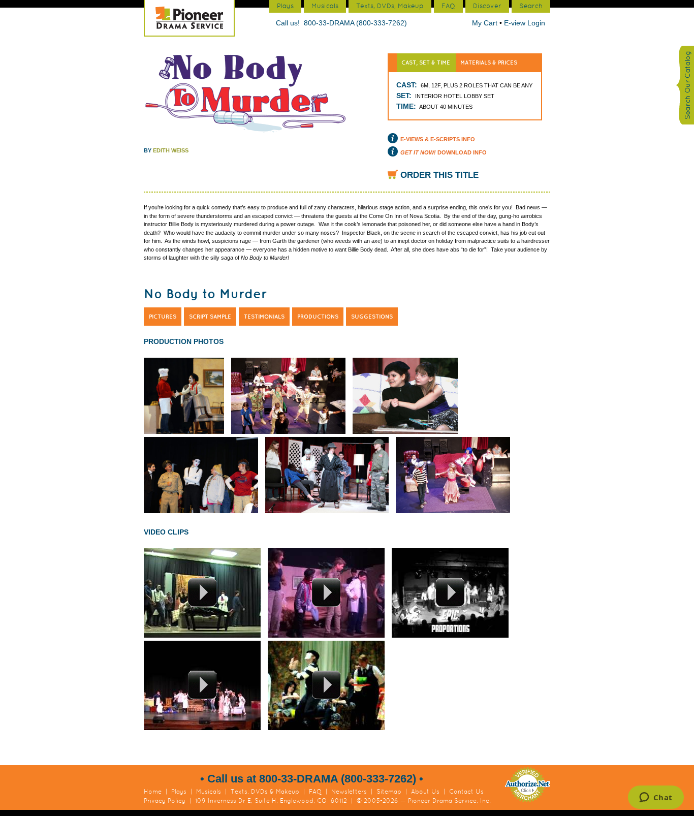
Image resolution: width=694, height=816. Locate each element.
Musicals (208, 791)
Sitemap (388, 791)
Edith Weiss (170, 150)
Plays (178, 791)
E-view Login (524, 23)
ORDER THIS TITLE (439, 175)
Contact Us (466, 791)
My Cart (485, 23)
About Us (425, 791)
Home (153, 791)
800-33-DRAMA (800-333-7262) (355, 23)
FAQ (315, 791)
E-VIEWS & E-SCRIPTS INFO (437, 139)
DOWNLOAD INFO (443, 152)
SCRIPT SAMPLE (210, 316)
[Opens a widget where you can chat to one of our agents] (655, 798)
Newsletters (349, 791)
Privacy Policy (164, 800)
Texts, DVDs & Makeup (265, 791)
